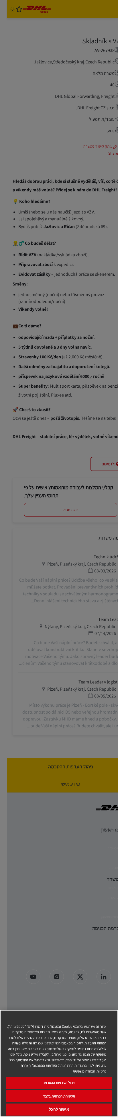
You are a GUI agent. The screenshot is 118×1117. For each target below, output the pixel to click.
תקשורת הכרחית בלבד (59, 1096)
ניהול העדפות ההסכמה (59, 1082)
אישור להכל (59, 1109)
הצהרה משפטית (84, 1071)
